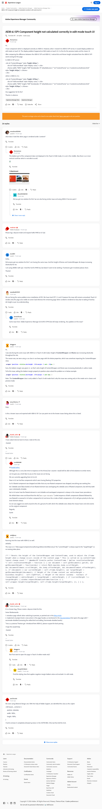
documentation (65, 618)
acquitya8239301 (15, 292)
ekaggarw (13, 344)
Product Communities (11, 8)
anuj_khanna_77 (15, 402)
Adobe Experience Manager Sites (42, 8)
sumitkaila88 (17, 462)
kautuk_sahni (14, 434)
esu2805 (12, 254)
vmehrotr (13, 227)
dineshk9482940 (22, 194)
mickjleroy (13, 535)
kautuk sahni (15, 467)
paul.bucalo (13, 698)
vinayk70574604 (22, 669)
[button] (91, 9)
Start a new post (64, 116)
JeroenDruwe (18, 316)
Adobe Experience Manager (25, 8)
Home (2, 8)
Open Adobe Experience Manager (84, 19)
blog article (57, 615)
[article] (50, 139)
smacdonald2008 (15, 131)
